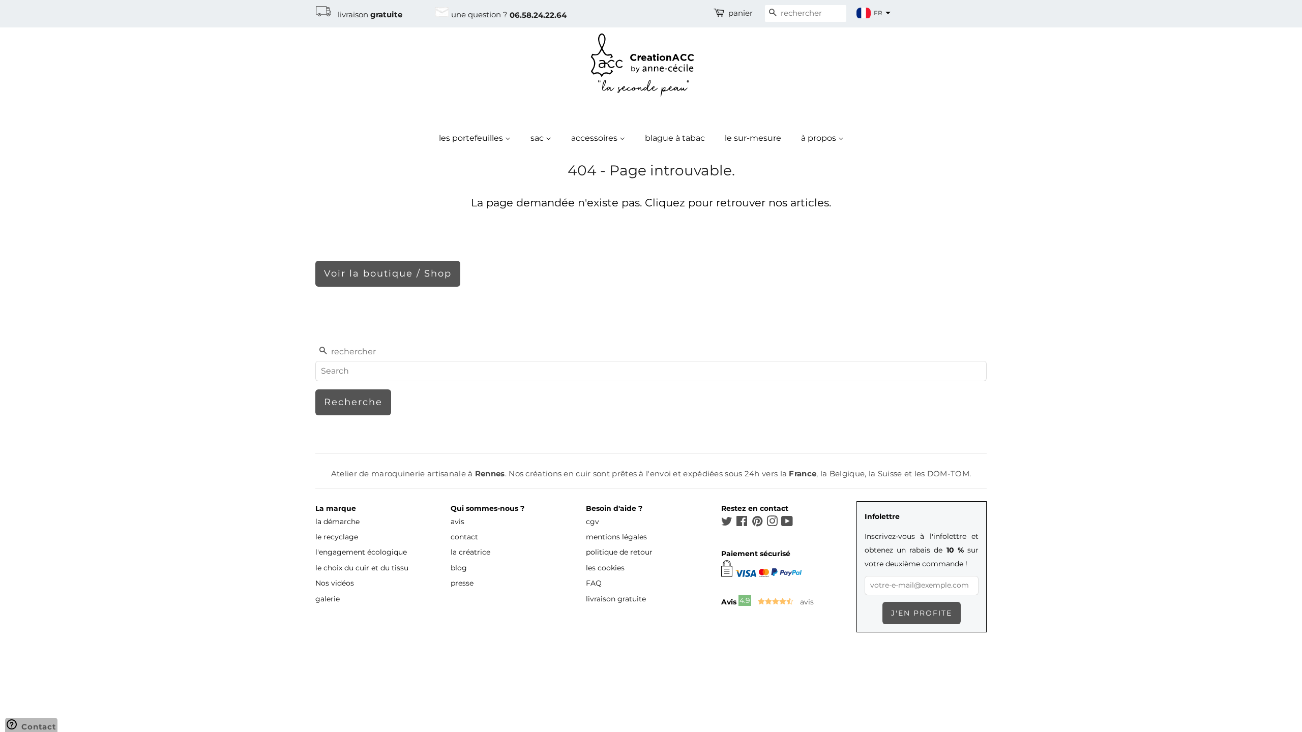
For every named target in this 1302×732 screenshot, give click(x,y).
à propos (819, 138)
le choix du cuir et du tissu (361, 568)
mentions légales (616, 537)
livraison (367, 14)
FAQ (594, 583)
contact (464, 537)
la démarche (337, 521)
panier (740, 13)
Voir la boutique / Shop (388, 273)
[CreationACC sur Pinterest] (757, 523)
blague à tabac (675, 138)
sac (538, 138)
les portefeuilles (472, 138)
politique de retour (619, 552)
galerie (327, 599)
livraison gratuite (616, 599)
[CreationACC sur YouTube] (787, 523)
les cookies (605, 568)
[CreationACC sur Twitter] (726, 523)
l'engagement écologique (361, 552)
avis (457, 521)
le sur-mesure (753, 138)
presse (462, 583)
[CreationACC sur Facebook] (742, 523)
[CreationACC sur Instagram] (772, 523)
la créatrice (470, 552)
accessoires (595, 138)
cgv (592, 521)
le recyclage (336, 537)
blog (459, 568)
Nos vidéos (334, 583)
